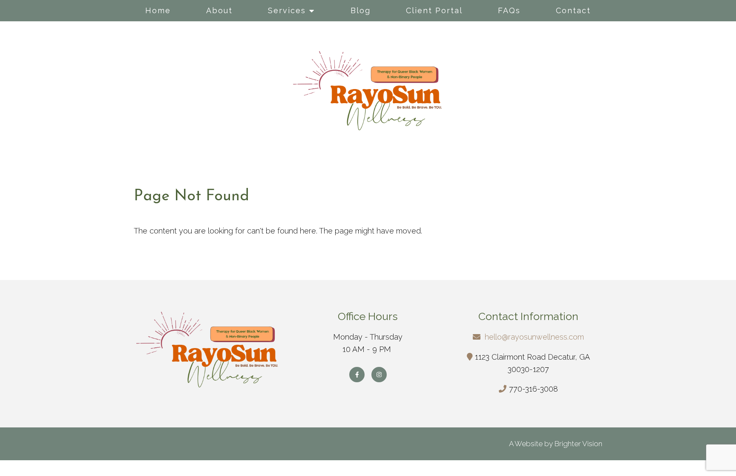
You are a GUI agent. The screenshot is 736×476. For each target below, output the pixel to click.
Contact (573, 10)
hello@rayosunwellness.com (534, 336)
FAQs (509, 10)
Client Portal (434, 10)
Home (158, 10)
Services (287, 10)
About (219, 10)
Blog (361, 10)
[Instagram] (379, 374)
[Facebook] (357, 374)
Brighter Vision (578, 443)
